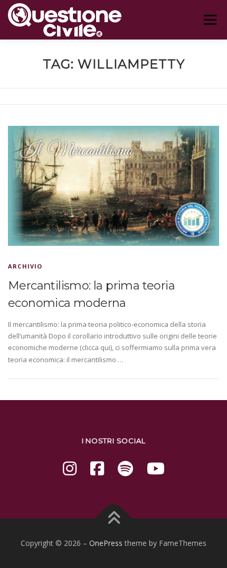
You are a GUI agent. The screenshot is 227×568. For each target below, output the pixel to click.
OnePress (105, 543)
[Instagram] (70, 468)
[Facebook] (97, 468)
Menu (210, 19)
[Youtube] (156, 468)
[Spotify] (125, 468)
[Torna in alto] (114, 518)
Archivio (25, 266)
